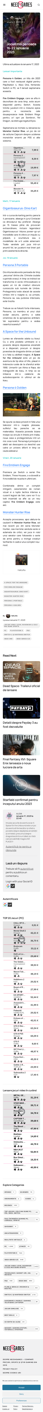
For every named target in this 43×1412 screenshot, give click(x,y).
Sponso (9, 1192)
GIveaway (10, 1226)
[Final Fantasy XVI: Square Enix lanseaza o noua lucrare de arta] (21, 744)
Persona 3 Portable (15, 265)
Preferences (21, 1400)
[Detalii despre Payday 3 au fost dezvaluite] (21, 708)
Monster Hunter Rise (16, 512)
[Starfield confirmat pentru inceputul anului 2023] (21, 785)
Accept (21, 1387)
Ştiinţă (24, 1246)
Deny (21, 1394)
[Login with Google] (8, 886)
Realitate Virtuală (15, 1240)
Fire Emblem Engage (16, 465)
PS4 (28, 631)
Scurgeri (26, 1192)
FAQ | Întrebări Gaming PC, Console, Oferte (21, 1219)
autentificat (26, 868)
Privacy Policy (10, 1369)
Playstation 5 (16, 631)
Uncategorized (13, 1233)
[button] (4, 4)
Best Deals (11, 1315)
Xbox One (8, 639)
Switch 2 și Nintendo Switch (17, 635)
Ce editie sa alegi (14, 1322)
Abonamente (12, 1199)
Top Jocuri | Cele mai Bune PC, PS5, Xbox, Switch (21, 1212)
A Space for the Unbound (19, 331)
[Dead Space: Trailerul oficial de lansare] (21, 671)
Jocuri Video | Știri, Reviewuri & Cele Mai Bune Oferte (21, 625)
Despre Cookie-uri (12, 1373)
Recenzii (11, 1205)
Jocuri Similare (14, 1309)
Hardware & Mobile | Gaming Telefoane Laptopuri (21, 1301)
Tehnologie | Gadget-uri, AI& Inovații (21, 1274)
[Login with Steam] (13, 886)
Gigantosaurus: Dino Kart (20, 208)
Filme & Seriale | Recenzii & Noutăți (21, 1288)
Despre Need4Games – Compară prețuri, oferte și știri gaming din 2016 (20, 1362)
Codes (29, 1199)
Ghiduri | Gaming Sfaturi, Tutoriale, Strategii (21, 1329)
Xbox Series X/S (23, 639)
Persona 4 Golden (14, 387)
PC (5, 631)
